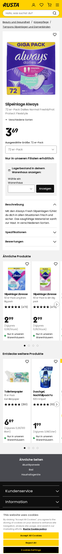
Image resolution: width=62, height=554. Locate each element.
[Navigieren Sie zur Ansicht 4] (37, 345)
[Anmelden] (34, 5)
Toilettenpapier (13, 395)
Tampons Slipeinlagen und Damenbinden (26, 27)
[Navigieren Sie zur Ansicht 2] (29, 345)
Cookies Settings (31, 550)
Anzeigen (45, 189)
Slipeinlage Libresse (16, 297)
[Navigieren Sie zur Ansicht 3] (33, 345)
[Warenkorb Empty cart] (49, 5)
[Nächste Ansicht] (56, 304)
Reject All (31, 542)
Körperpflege (41, 22)
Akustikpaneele (31, 464)
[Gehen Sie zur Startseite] (11, 5)
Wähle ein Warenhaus (15, 181)
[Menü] (57, 5)
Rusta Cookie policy (35, 529)
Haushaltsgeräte (31, 474)
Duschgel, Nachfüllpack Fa (42, 395)
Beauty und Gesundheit (16, 22)
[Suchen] (55, 13)
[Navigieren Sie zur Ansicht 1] (24, 345)
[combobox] (27, 13)
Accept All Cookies (31, 535)
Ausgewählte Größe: (24, 142)
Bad (31, 469)
